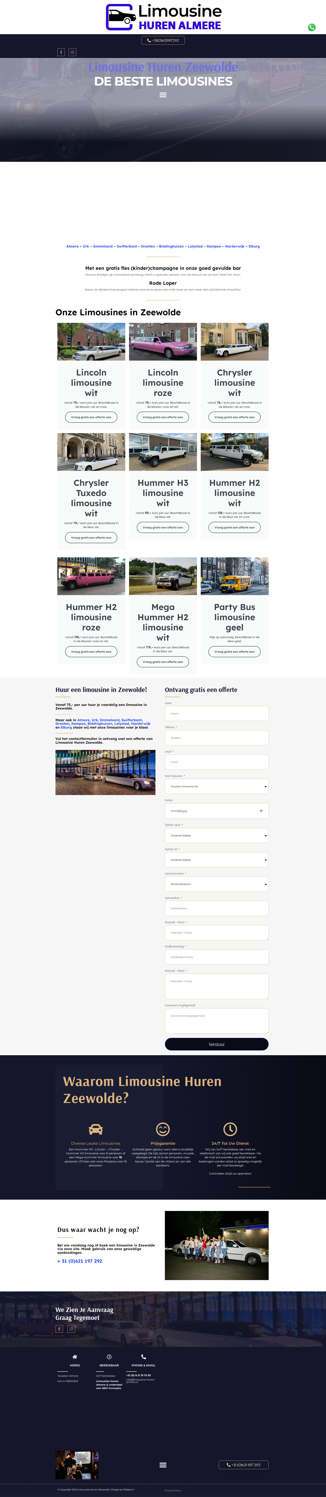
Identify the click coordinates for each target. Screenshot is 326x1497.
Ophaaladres (172, 898)
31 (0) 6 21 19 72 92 (139, 1375)
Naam (168, 703)
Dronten (148, 246)
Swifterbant (127, 246)
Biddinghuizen (171, 246)
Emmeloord (103, 246)
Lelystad (195, 246)
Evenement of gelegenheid (180, 1005)
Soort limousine (174, 776)
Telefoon (170, 727)
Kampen (214, 246)
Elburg (254, 246)
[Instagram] (72, 52)
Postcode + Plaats (175, 922)
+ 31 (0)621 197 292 (79, 1261)
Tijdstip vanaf (173, 825)
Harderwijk (234, 246)
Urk (86, 246)
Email (168, 751)
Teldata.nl (128, 1489)
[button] (163, 94)
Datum (169, 800)
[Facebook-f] (61, 52)
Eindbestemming (175, 946)
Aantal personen (175, 873)
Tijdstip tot (171, 849)
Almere (72, 246)
